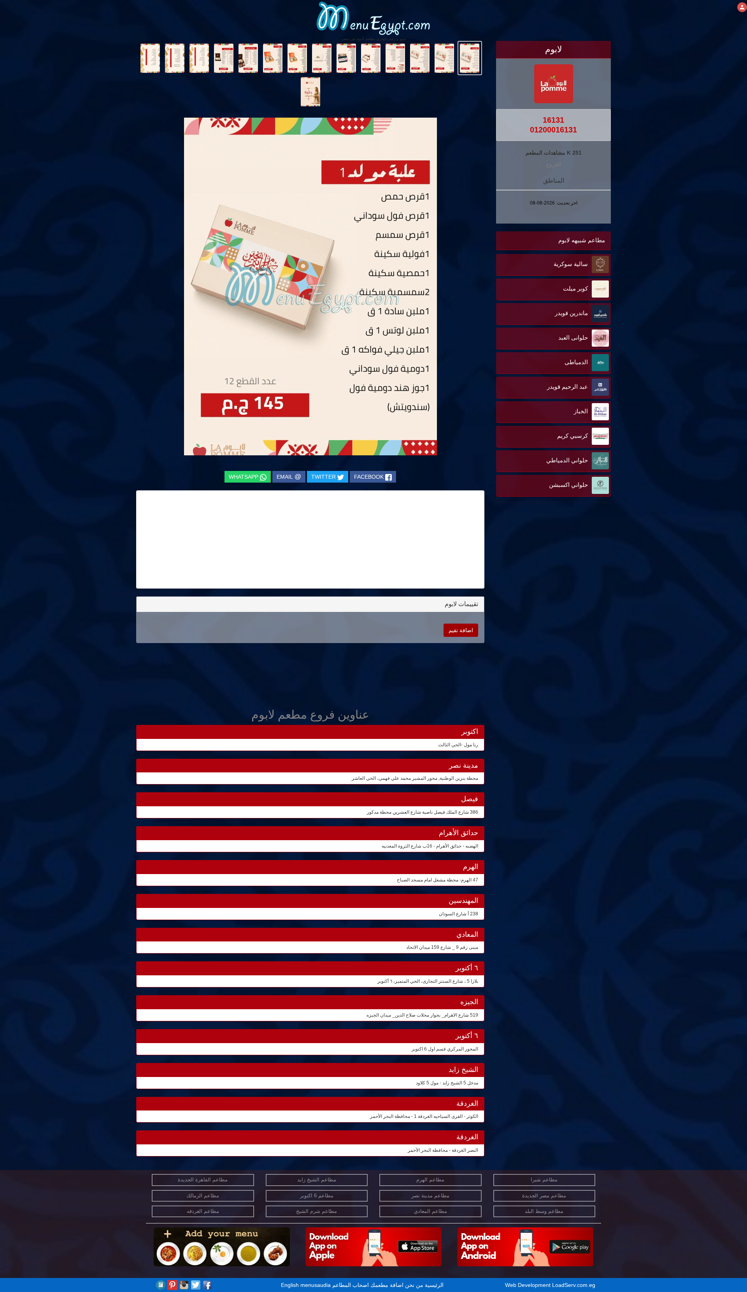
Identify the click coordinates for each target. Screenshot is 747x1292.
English (290, 1285)
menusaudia (315, 1285)
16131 (553, 120)
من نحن (414, 1285)
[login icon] (742, 7)
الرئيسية (434, 1285)
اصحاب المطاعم (350, 1285)
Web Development (528, 1285)
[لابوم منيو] (469, 58)
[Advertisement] (562, 577)
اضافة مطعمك (386, 1285)
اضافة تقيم (461, 630)
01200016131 (553, 129)
